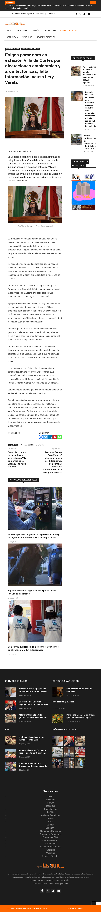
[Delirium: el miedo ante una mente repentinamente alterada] (11, 741)
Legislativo (50, 31)
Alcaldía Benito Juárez (30, 49)
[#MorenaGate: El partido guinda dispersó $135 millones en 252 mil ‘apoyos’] (75, 71)
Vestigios (27, 37)
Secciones (22, 31)
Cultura (50, 803)
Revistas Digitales (46, 37)
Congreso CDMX (27, 445)
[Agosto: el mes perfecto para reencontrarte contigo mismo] (11, 754)
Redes (50, 818)
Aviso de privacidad (74, 908)
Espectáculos (50, 809)
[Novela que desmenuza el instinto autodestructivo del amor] (69, 767)
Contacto (51, 14)
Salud (50, 821)
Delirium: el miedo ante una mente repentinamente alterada (31, 740)
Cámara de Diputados (50, 831)
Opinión (35, 31)
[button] (91, 2)
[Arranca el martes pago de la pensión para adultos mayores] (11, 692)
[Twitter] (45, 437)
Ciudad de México (69, 31)
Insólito (50, 812)
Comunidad (12, 37)
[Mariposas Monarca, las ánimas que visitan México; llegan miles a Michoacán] (58, 719)
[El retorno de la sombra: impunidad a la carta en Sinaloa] (11, 706)
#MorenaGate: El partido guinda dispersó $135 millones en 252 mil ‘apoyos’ (89, 75)
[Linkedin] (50, 437)
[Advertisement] (86, 230)
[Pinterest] (54, 437)
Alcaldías (50, 850)
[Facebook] (41, 437)
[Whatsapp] (59, 437)
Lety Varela (40, 445)
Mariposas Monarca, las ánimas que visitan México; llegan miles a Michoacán (80, 717)
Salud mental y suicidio (63, 702)
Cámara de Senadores (50, 834)
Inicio (9, 31)
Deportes (50, 806)
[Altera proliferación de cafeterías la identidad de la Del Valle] (76, 140)
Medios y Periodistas (50, 815)
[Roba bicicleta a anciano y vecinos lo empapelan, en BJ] (69, 756)
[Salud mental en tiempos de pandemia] (58, 692)
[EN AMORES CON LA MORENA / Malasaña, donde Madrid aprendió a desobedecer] (57, 767)
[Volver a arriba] (94, 903)
